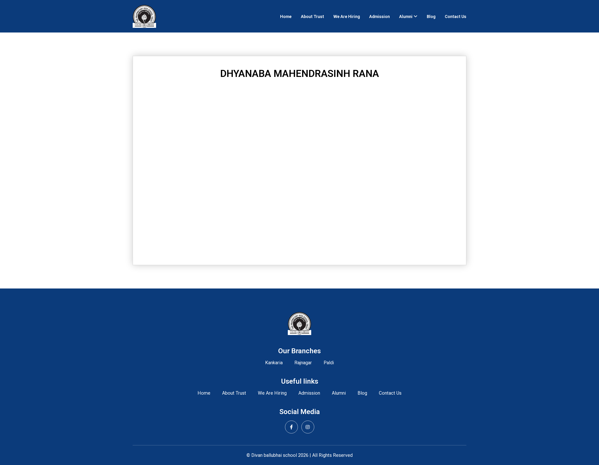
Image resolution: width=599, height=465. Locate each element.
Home (286, 16)
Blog (431, 16)
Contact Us (455, 16)
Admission (379, 16)
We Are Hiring (346, 16)
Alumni (406, 16)
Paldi (329, 362)
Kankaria (274, 362)
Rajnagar (303, 362)
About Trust (312, 16)
